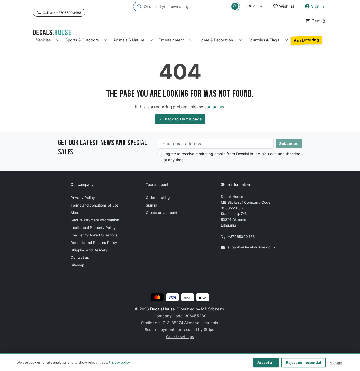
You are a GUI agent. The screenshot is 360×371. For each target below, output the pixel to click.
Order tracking (158, 198)
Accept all (265, 362)
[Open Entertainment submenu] (191, 40)
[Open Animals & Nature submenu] (151, 40)
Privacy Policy (83, 198)
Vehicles (43, 40)
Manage (336, 362)
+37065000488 (241, 237)
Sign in (151, 205)
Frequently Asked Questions (94, 235)
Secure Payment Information (95, 220)
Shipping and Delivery (89, 250)
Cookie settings (180, 336)
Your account (157, 184)
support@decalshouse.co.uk (251, 247)
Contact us (80, 257)
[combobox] (186, 6)
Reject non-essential (303, 362)
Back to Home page (180, 118)
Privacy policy (119, 362)
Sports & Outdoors (82, 40)
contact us (214, 106)
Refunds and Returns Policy (94, 243)
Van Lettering (306, 40)
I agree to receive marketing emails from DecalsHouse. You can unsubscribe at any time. (232, 157)
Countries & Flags (263, 40)
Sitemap (77, 265)
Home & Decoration (215, 40)
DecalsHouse (162, 309)
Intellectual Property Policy (93, 228)
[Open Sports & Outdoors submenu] (106, 40)
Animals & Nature (128, 40)
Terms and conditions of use (94, 205)
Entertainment (171, 40)
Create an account (161, 213)
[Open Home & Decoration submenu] (240, 40)
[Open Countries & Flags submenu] (286, 40)
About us (78, 213)
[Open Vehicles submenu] (58, 40)
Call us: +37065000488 (62, 13)
